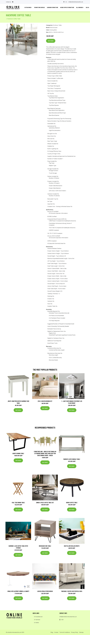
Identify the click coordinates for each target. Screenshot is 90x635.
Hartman (37, 619)
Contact (56, 632)
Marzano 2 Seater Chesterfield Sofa (71, 591)
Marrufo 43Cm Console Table (71, 459)
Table (60, 25)
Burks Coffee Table (71, 502)
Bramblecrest (38, 616)
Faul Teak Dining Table (18, 502)
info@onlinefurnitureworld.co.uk (75, 2)
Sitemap (81, 632)
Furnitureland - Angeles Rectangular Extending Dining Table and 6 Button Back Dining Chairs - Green (45, 453)
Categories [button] (27, 7)
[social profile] (13, 2)
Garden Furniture (52, 7)
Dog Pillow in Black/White (71, 546)
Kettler (37, 622)
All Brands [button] (79, 7)
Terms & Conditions (64, 632)
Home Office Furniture (67, 7)
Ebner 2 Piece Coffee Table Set (45, 502)
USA (66, 2)
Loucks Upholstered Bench (45, 591)
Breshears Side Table (45, 546)
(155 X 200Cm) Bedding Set (45, 401)
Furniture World (39, 7)
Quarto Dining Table (18, 453)
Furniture (55, 25)
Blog (52, 632)
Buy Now (50, 40)
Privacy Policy (74, 632)
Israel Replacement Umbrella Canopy (18, 591)
